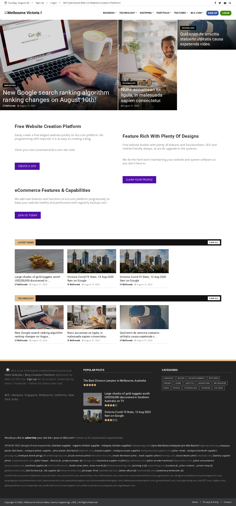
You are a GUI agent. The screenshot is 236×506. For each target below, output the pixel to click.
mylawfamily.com (108, 470)
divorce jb (55, 460)
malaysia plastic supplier (38, 450)
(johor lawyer (42, 460)
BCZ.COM (196, 12)
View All (213, 242)
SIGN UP (212, 13)
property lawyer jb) (72, 460)
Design (181, 378)
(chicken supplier (62, 445)
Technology (129, 83)
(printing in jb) (139, 465)
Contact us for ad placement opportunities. (99, 437)
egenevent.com (165, 475)
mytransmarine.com (53, 480)
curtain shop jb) (204, 465)
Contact (227, 502)
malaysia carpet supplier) (126, 450)
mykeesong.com (141, 445)
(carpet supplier (103, 450)
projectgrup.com (13, 480)
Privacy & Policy (211, 502)
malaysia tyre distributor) (184, 445)
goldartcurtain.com (15, 470)
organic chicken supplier (86, 445)
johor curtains (187, 465)
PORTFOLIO (163, 12)
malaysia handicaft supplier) (202, 450)
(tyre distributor (160, 445)
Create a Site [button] (27, 166)
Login (54, 2)
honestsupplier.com (70, 485)
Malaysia (17, 395)
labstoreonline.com (70, 470)
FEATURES (180, 12)
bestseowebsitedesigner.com (106, 480)
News (166, 388)
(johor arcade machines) (160, 460)
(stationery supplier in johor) (112, 460)
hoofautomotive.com (145, 475)
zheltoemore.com (32, 480)
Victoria (218, 388)
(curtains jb (172, 465)
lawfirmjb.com (50, 485)
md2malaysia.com (107, 475)
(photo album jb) (127, 470)
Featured (214, 378)
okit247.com (204, 480)
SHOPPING (146, 12)
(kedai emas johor (78, 465)
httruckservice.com (101, 455)
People (176, 388)
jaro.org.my (11, 455)
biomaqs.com (168, 455)
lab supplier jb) (52, 470)
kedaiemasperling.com (119, 465)
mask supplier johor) (149, 455)
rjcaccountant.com (14, 465)
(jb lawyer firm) (90, 470)
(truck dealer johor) (186, 455)
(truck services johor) (79, 455)
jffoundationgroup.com (55, 455)
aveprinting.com (156, 465)
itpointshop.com (88, 475)
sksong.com (89, 460)
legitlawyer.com (126, 485)
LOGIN (225, 13)
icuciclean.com (53, 475)
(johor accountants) (203, 460)
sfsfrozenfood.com (57, 465)
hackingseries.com (211, 475)
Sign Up (40, 2)
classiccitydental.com (33, 475)
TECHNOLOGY (127, 12)
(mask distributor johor (125, 455)
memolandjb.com (146, 470)
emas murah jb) (98, 465)
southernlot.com (13, 475)
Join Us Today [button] (27, 215)
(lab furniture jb (34, 470)
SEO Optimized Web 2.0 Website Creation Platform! (92, 2)
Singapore (31, 395)
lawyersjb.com (34, 485)
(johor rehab (179, 450)
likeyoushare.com (182, 460)
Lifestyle (190, 383)
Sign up (32, 379)
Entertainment (196, 378)
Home (178, 383)
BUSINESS (109, 12)
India (15, 399)
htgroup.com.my (208, 445)
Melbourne (46, 395)
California (61, 395)
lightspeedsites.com (15, 485)
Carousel (168, 378)
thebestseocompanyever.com (139, 480)
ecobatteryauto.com (23, 460)
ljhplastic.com (86, 450)
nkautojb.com (204, 455)
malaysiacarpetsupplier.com (156, 450)
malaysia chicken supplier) (116, 445)
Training (205, 388)
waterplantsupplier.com (77, 480)
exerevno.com (126, 475)
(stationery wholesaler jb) (170, 470)
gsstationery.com (137, 460)
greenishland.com (165, 480)
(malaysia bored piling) (29, 455)
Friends (167, 383)
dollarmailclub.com (92, 485)
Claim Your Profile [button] (139, 179)
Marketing (10, 85)
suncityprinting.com (186, 480)
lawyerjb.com (110, 485)
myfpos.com (219, 480)
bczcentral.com (71, 475)
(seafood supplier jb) (36, 465)
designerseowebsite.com (188, 475)
